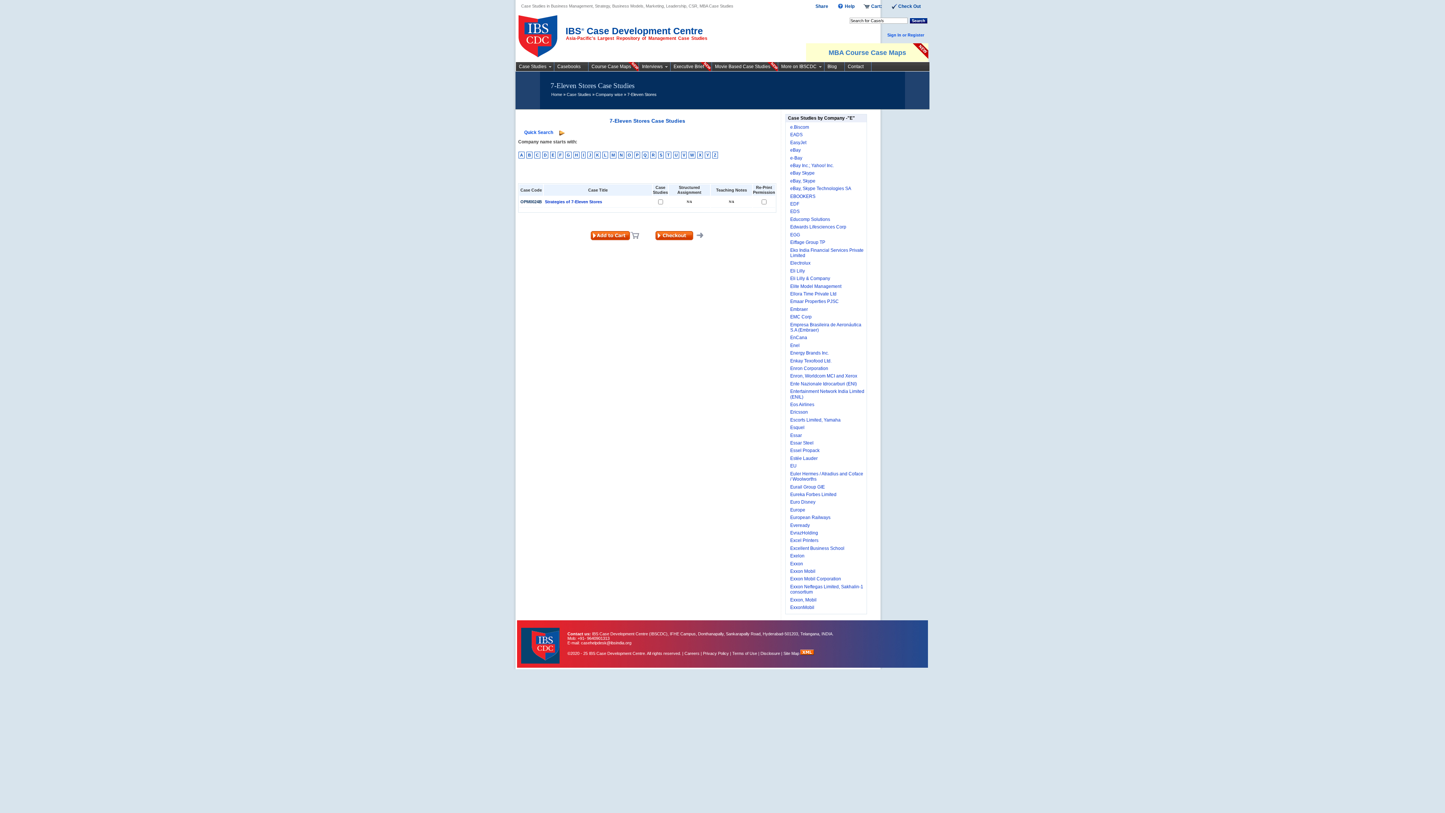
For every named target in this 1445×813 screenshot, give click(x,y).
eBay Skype (802, 173)
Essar (796, 435)
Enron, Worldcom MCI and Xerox (823, 376)
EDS (795, 211)
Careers (692, 653)
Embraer (799, 309)
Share (821, 6)
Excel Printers (804, 540)
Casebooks (569, 66)
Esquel (797, 427)
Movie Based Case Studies (742, 66)
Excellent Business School (817, 548)
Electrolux (800, 263)
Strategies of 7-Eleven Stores (573, 201)
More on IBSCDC (799, 66)
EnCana (798, 337)
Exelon (797, 556)
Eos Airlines (802, 404)
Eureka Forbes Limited (813, 494)
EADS (796, 134)
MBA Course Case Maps (867, 52)
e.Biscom (799, 127)
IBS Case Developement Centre (541, 641)
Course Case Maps (611, 66)
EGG (795, 235)
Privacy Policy (716, 653)
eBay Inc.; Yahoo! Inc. (812, 165)
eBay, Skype (802, 181)
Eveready (800, 525)
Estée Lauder (804, 458)
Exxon (796, 563)
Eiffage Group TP (807, 242)
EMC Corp (801, 317)
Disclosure (770, 653)
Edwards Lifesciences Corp (818, 227)
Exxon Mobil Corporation (815, 579)
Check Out (909, 6)
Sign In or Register (905, 35)
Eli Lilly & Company (810, 278)
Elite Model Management (815, 286)
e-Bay (796, 158)
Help (850, 6)
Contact (856, 66)
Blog (832, 66)
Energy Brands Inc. (809, 353)
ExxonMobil (802, 607)
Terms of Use (744, 653)
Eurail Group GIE (807, 487)
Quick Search (538, 132)
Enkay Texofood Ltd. (811, 361)
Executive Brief (689, 66)
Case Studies (532, 66)
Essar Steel (802, 443)
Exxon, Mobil (803, 600)
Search (918, 20)
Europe (797, 510)
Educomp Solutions (810, 219)
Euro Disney (802, 502)
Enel (795, 345)
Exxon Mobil (802, 571)
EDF (794, 204)
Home (556, 94)
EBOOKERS (802, 196)
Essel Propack (805, 450)
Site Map (791, 653)
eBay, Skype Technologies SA (820, 188)
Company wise (609, 94)
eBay (795, 150)
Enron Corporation (809, 368)
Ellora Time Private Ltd (813, 294)
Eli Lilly (797, 271)
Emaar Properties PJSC (814, 301)
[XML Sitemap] (807, 653)
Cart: (876, 6)
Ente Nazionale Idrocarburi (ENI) (823, 384)
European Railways (810, 517)
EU (793, 466)
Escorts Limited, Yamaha (815, 420)
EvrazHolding (804, 533)
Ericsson (799, 412)
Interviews (652, 66)
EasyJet (798, 142)
